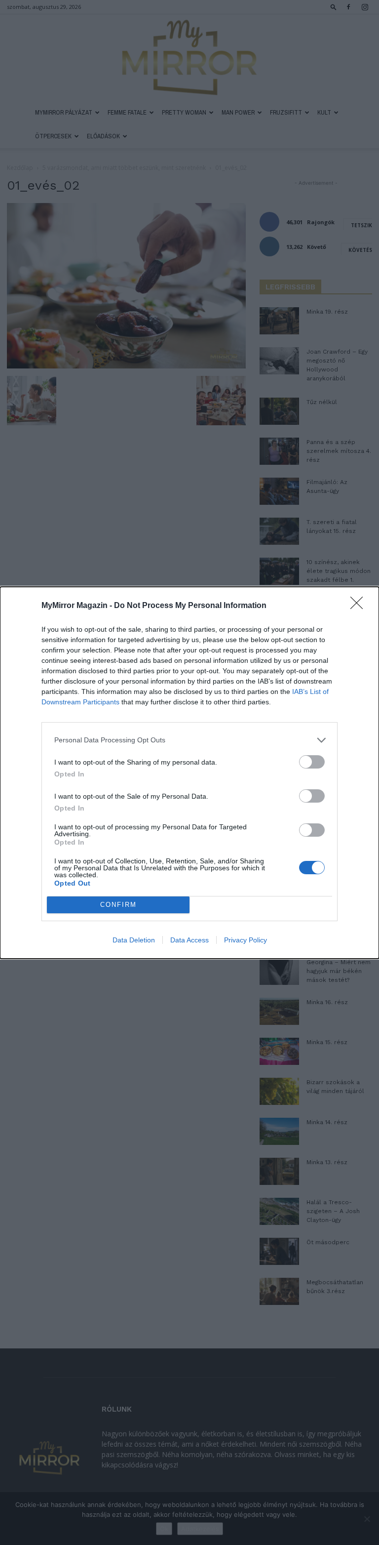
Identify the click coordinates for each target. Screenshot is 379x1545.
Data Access (189, 940)
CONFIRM (118, 904)
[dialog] (189, 773)
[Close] (359, 606)
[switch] (312, 762)
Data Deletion (134, 940)
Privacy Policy (245, 940)
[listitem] (189, 740)
